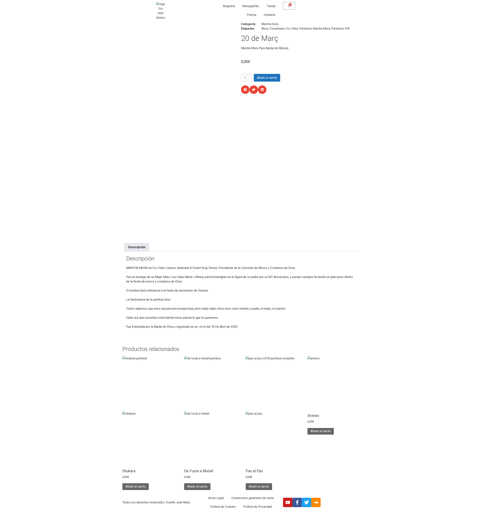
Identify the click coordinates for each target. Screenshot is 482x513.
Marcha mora (269, 24)
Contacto (269, 15)
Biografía (229, 6)
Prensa (251, 15)
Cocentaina (277, 28)
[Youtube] (287, 502)
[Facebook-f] (297, 502)
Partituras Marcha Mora (314, 28)
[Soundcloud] (316, 502)
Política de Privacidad (257, 506)
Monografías (250, 6)
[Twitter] (306, 502)
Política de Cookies (223, 506)
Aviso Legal (216, 498)
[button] (245, 89)
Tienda (271, 6)
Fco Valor (292, 28)
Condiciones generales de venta (252, 498)
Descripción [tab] (136, 247)
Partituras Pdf (340, 28)
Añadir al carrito (267, 78)
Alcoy (264, 28)
